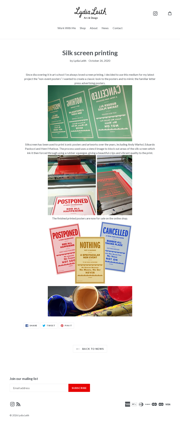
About (94, 28)
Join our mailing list (24, 379)
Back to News (93, 348)
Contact (118, 28)
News (105, 28)
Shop (83, 28)
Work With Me (66, 28)
